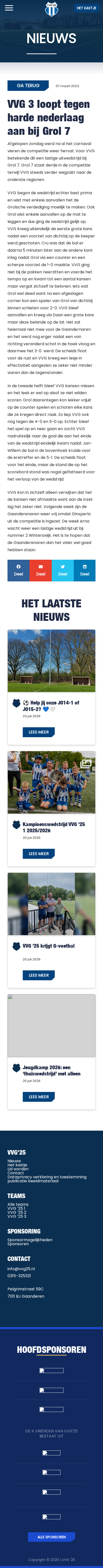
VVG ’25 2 (17, 1212)
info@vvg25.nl (21, 1269)
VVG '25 (68, 1559)
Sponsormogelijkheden (30, 1240)
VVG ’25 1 (16, 1208)
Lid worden (18, 1169)
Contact (16, 1173)
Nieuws (14, 1161)
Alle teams (18, 1204)
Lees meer (39, 732)
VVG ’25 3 (17, 1216)
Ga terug (28, 85)
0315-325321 (19, 1276)
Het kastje (86, 7)
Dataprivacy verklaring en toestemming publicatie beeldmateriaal (47, 1179)
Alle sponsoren (52, 1537)
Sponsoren (18, 1244)
